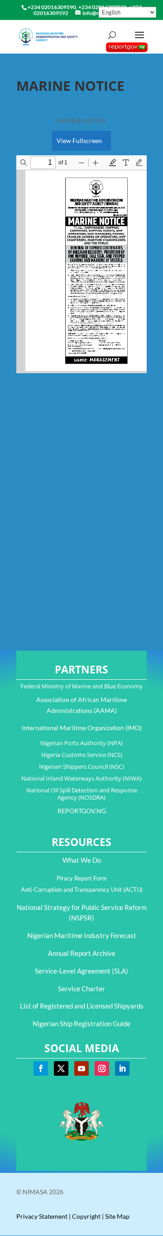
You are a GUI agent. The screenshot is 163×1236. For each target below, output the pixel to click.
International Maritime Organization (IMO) (82, 728)
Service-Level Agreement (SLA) (81, 971)
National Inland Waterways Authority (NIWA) (81, 778)
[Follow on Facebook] (41, 1068)
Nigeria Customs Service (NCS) (81, 755)
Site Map (117, 1216)
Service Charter (81, 988)
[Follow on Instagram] (102, 1068)
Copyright (86, 1216)
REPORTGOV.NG (82, 811)
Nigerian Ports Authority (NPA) (81, 743)
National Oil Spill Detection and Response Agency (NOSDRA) (81, 793)
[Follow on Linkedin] (122, 1068)
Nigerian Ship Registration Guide (81, 1023)
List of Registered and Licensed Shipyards (82, 1006)
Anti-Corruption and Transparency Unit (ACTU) (82, 889)
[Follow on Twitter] (61, 1068)
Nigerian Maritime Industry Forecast (81, 935)
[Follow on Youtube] (81, 1068)
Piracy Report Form (82, 878)
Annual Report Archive (81, 953)
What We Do (81, 860)
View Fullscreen (79, 140)
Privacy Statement (41, 1216)
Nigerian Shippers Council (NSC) (81, 766)
